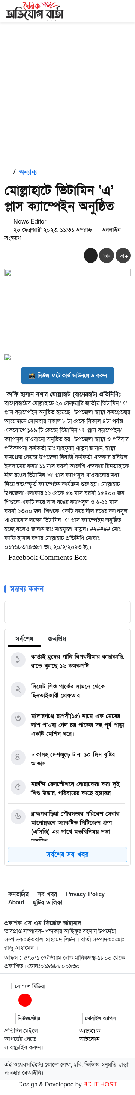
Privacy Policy (85, 894)
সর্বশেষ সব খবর (67, 854)
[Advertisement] (67, 93)
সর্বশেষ (24, 639)
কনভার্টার (18, 894)
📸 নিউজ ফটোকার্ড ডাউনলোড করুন (67, 375)
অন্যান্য (28, 172)
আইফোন (89, 1039)
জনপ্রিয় (57, 639)
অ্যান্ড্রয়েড (90, 1031)
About (16, 902)
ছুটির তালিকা (48, 902)
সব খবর (47, 894)
